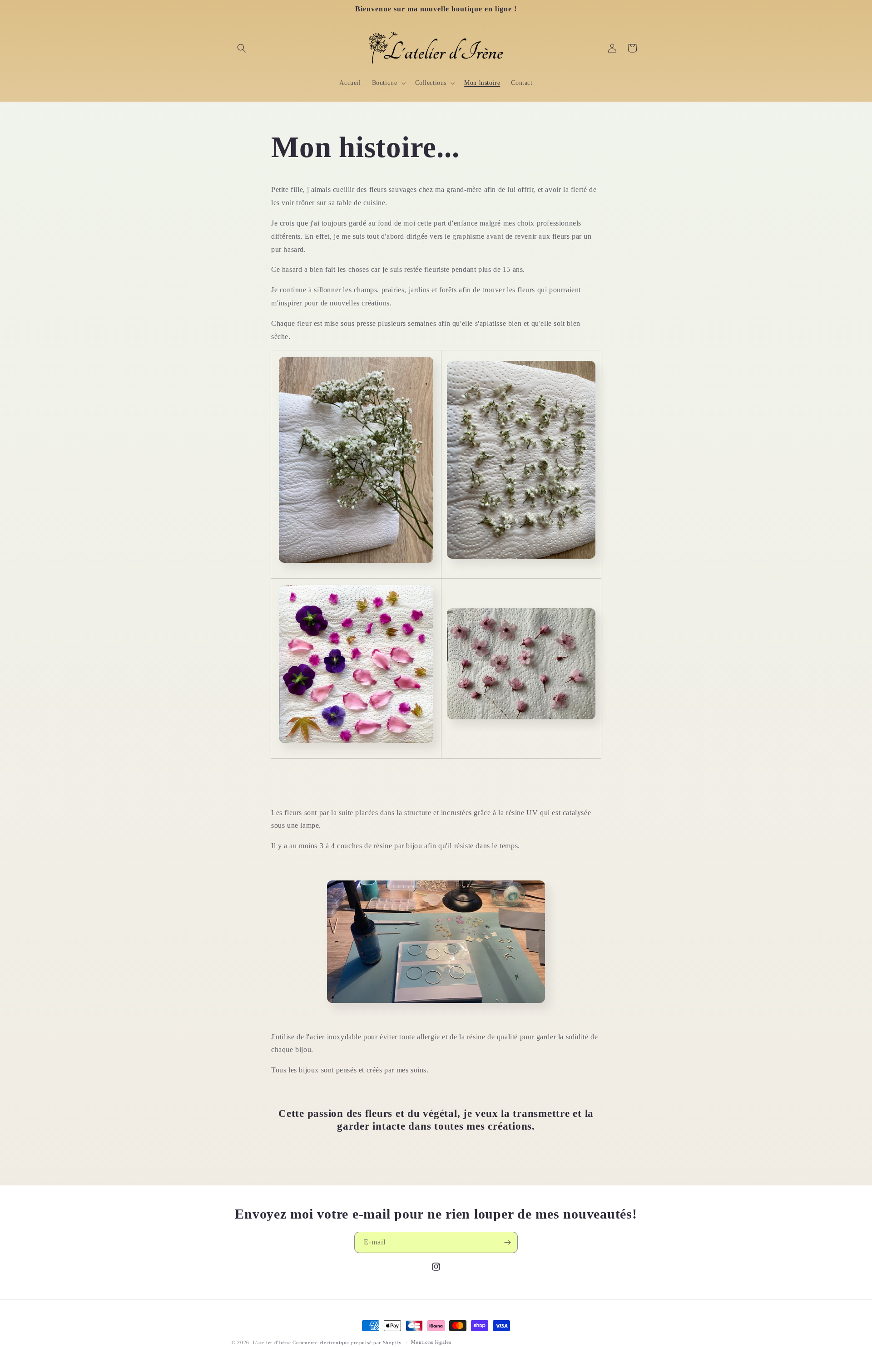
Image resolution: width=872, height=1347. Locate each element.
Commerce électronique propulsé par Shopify (346, 1342)
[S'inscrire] (507, 1242)
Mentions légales (431, 1342)
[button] (242, 48)
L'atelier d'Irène (272, 1342)
